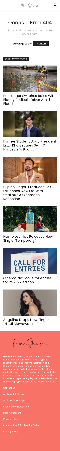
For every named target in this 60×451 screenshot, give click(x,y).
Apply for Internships (14, 400)
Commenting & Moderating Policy (21, 425)
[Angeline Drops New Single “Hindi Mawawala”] (30, 303)
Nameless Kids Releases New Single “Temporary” (28, 238)
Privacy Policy (10, 419)
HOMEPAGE (41, 44)
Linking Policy (10, 431)
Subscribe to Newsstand (16, 406)
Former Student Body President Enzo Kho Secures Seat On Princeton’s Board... (29, 145)
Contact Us (9, 387)
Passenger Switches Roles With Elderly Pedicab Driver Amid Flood (29, 99)
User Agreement (12, 412)
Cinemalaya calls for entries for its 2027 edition (27, 280)
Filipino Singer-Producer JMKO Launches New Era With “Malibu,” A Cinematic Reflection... (28, 193)
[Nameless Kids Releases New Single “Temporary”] (30, 219)
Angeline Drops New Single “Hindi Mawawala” (26, 321)
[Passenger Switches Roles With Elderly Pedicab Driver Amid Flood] (30, 79)
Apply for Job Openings (15, 394)
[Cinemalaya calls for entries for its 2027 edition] (30, 261)
